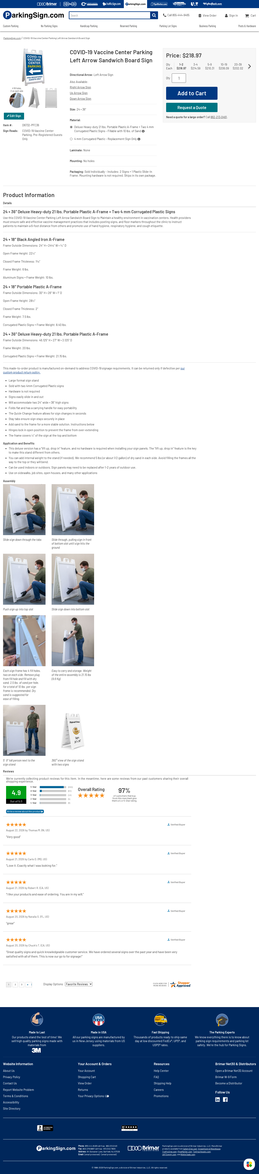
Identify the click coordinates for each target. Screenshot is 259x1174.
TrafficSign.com (169, 1151)
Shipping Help (162, 1083)
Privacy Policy (11, 1077)
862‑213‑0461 (219, 117)
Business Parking (207, 26)
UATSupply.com (169, 1154)
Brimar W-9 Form (226, 1077)
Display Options (53, 984)
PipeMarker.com (185, 1151)
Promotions (161, 1096)
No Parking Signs (49, 26)
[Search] (154, 15)
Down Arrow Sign (80, 98)
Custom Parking (10, 26)
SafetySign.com (190, 1148)
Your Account (86, 1070)
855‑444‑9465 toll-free (95, 1146)
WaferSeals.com (188, 1154)
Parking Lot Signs (168, 26)
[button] (249, 1164)
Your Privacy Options (91, 1096)
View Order (85, 1083)
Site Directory (11, 1108)
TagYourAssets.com (202, 1151)
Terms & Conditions (15, 1096)
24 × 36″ (81, 109)
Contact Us (10, 1083)
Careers (159, 1089)
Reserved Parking (128, 26)
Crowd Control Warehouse (209, 1148)
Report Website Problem (18, 1089)
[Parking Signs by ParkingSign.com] (32, 19)
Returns (83, 1089)
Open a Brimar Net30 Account (234, 1070)
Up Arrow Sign (79, 93)
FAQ (156, 1077)
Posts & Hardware (247, 26)
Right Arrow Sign (80, 87)
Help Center (161, 1070)
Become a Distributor (228, 1083)
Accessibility (11, 1102)
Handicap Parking (89, 26)
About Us (9, 1070)
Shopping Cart (87, 1077)
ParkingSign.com (12, 38)
